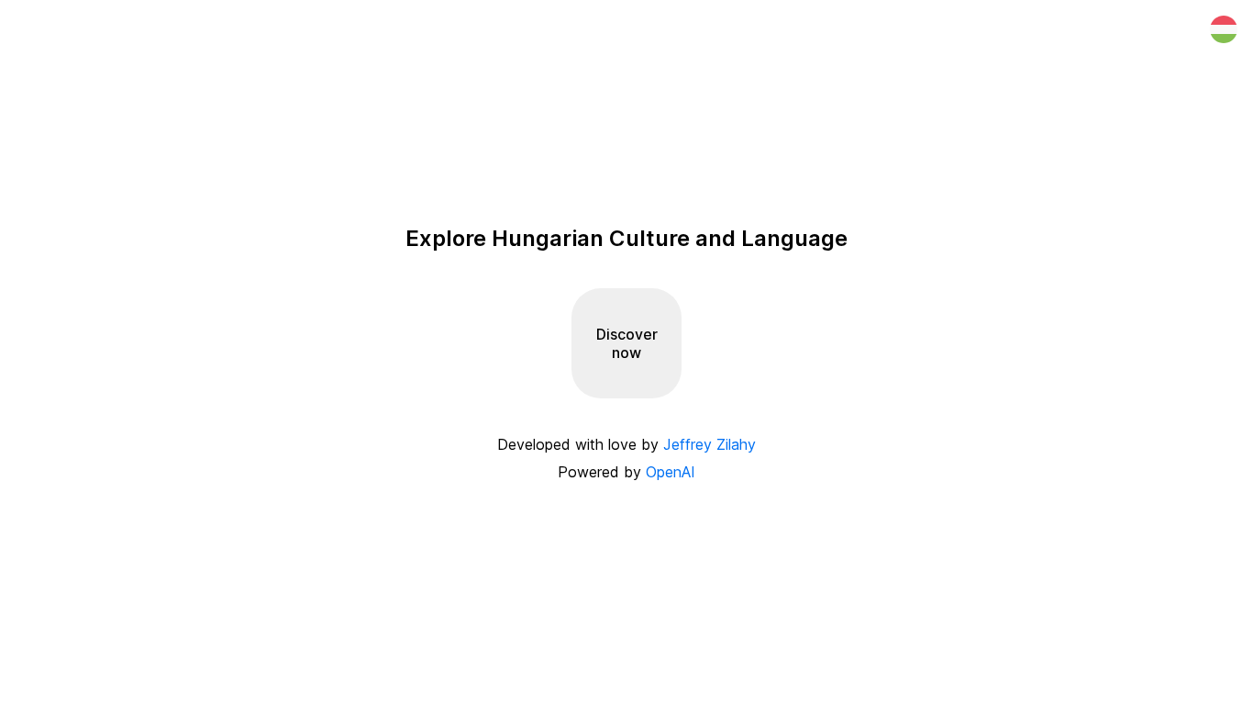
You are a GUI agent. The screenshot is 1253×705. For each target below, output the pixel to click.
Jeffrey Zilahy (709, 444)
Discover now (627, 343)
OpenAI (670, 472)
